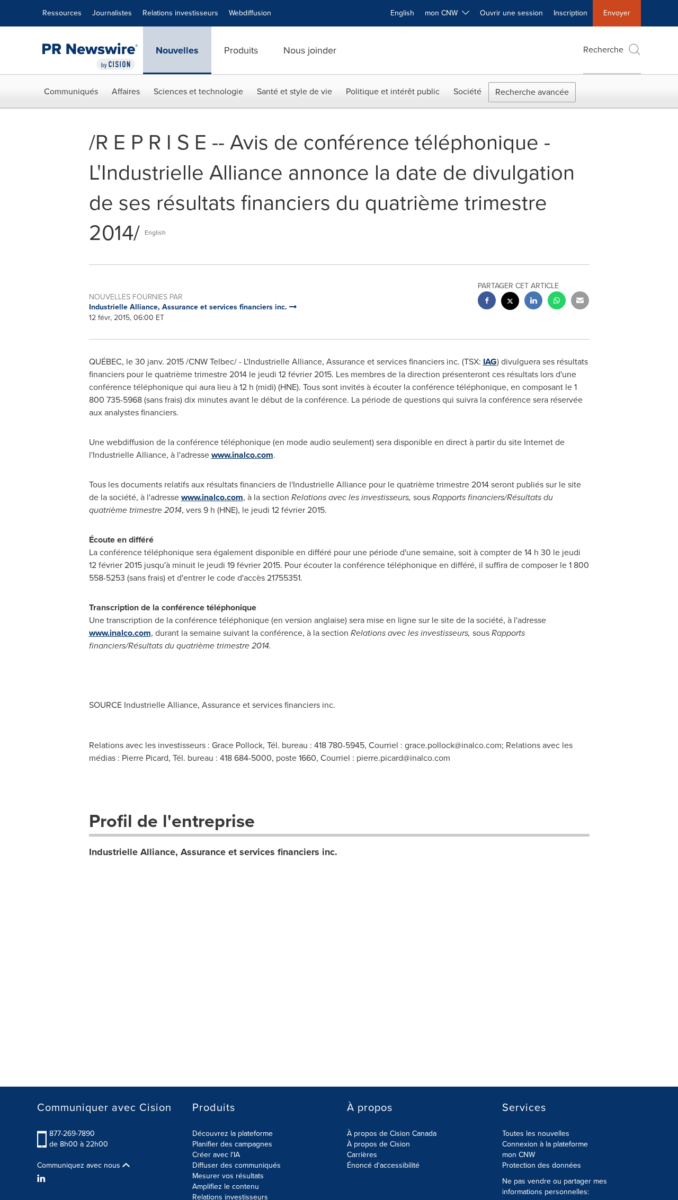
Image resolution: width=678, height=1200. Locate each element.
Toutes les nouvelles (535, 1133)
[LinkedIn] (42, 1179)
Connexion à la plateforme (545, 1144)
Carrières (362, 1154)
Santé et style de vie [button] (294, 91)
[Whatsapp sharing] (557, 301)
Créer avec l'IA (216, 1154)
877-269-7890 (72, 1133)
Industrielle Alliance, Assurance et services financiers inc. (213, 852)
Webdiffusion (250, 13)
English (402, 13)
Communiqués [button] (71, 91)
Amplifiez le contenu (225, 1186)
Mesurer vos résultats (228, 1175)
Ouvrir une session (511, 13)
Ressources (62, 13)
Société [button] (467, 91)
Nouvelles (177, 50)
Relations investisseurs (180, 13)
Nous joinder (309, 50)
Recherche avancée (532, 92)
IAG (490, 361)
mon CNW (518, 1154)
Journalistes (112, 13)
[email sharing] (580, 301)
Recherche (603, 49)
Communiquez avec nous (79, 1165)
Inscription (570, 13)
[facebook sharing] (487, 301)
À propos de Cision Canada (391, 1133)
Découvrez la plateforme (232, 1133)
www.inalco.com (242, 455)
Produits (241, 50)
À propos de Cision (378, 1144)
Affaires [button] (126, 91)
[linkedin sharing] (533, 301)
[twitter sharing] (510, 302)
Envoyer (616, 13)
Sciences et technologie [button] (198, 91)
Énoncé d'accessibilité (383, 1165)
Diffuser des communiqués (236, 1165)
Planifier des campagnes (232, 1144)
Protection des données (541, 1165)
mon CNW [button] (443, 13)
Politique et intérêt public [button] (393, 91)
